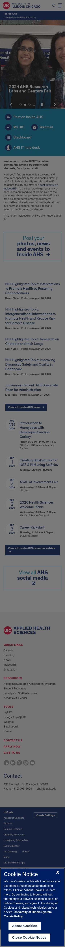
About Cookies (24, 926)
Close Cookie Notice (29, 937)
